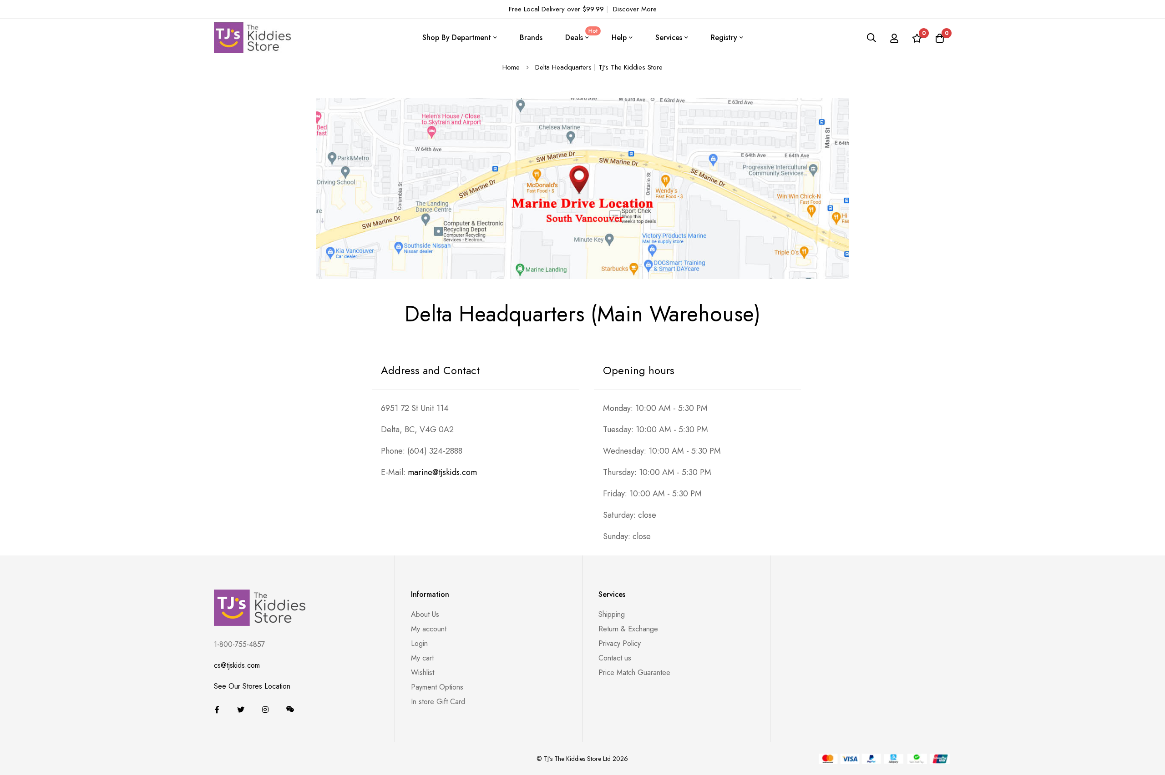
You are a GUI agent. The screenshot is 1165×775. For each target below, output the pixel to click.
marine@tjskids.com (442, 472)
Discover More (635, 9)
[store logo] (252, 37)
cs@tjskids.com (237, 665)
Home (512, 67)
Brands (531, 37)
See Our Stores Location (252, 686)
